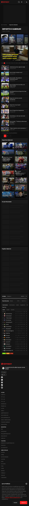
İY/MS (28, 305)
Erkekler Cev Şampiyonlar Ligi (7, 443)
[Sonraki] (26, 63)
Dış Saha (12, 309)
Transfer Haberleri (5, 422)
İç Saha (8, 309)
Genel (4, 309)
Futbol (4, 296)
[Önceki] (2, 63)
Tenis (2, 466)
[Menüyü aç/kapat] (22, 2)
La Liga (2, 408)
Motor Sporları (4, 457)
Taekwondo (3, 477)
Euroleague (3, 431)
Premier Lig (3, 406)
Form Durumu (12, 305)
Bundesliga (3, 403)
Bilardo (3, 470)
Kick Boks (3, 463)
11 (21, 63)
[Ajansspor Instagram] (2, 382)
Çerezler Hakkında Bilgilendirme (12, 497)
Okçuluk (3, 475)
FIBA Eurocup (4, 436)
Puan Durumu (5, 301)
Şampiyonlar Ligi (4, 413)
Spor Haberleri (4, 24)
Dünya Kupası (4, 424)
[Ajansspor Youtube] (2, 387)
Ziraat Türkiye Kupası (5, 419)
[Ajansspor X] (2, 380)
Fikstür (11, 301)
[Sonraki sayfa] (10, 136)
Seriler (17, 305)
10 (19, 63)
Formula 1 (9, 296)
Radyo (22, 296)
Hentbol (3, 452)
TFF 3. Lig (3, 401)
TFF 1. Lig (3, 397)
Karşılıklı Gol (22, 305)
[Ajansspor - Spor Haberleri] (5, 2)
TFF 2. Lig (3, 399)
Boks (2, 461)
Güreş (2, 454)
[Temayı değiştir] (26, 2)
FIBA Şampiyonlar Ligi (5, 433)
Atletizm (3, 459)
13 (24, 63)
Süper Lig (3, 394)
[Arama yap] (19, 2)
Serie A (2, 410)
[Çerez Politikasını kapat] (26, 484)
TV (26, 296)
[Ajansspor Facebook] (2, 377)
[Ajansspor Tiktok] (2, 385)
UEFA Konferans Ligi (5, 417)
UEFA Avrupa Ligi (4, 415)
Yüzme (2, 468)
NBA (2, 429)
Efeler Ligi (3, 445)
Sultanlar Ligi (4, 447)
